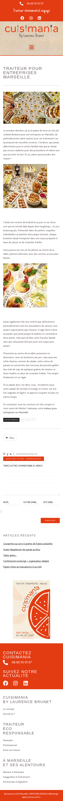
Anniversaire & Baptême (15, 781)
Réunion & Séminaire (13, 772)
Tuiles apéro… (10, 555)
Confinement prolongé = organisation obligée (26, 561)
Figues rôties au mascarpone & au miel (22, 566)
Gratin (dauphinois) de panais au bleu (21, 549)
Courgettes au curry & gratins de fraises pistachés (28, 543)
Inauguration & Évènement (16, 777)
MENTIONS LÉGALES (38, 794)
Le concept (8, 709)
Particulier (8, 740)
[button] (31, 47)
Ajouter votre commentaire (23, 459)
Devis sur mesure (11, 750)
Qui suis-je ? (9, 713)
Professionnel (10, 745)
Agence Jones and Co (31, 797)
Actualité (28, 420)
